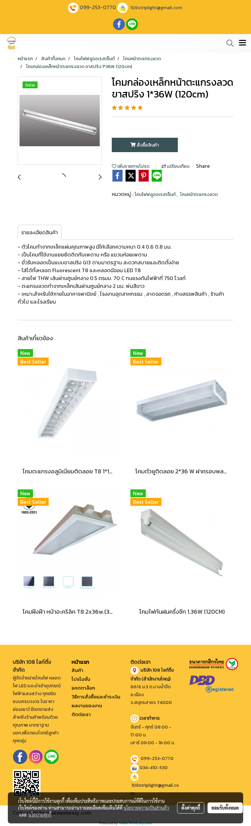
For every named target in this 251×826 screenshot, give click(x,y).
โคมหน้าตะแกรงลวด (199, 194)
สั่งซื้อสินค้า (147, 145)
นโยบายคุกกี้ (39, 814)
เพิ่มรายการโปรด (132, 166)
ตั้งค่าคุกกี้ (190, 808)
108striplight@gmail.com (156, 7)
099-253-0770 (98, 7)
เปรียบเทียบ (178, 166)
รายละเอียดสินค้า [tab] (39, 232)
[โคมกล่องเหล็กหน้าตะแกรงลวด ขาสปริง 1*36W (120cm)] (60, 121)
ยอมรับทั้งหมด (225, 808)
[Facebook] (20, 756)
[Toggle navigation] (242, 43)
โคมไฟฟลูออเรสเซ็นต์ (155, 194)
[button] (227, 43)
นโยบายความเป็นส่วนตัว (146, 808)
